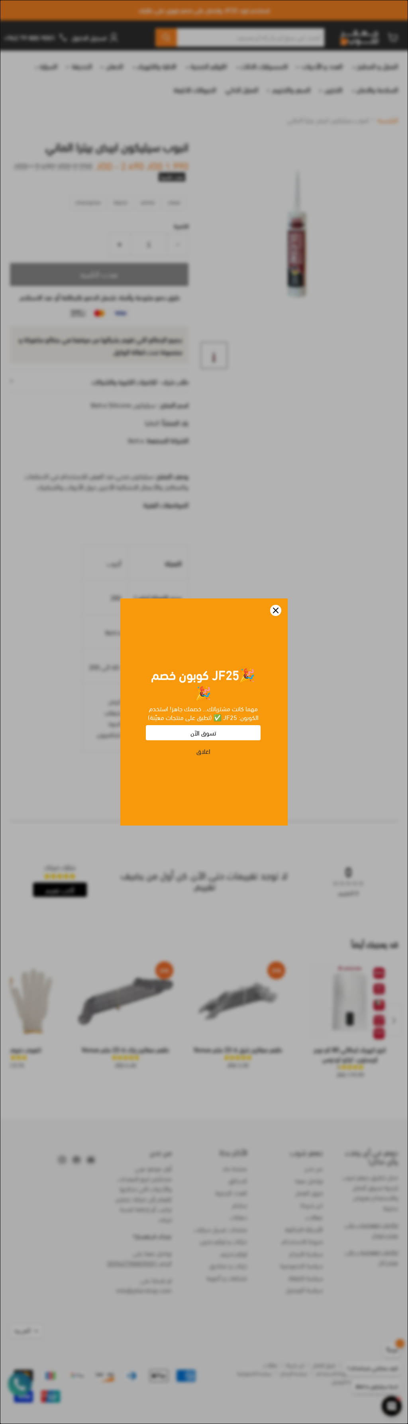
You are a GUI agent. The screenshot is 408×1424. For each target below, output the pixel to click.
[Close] (275, 610)
